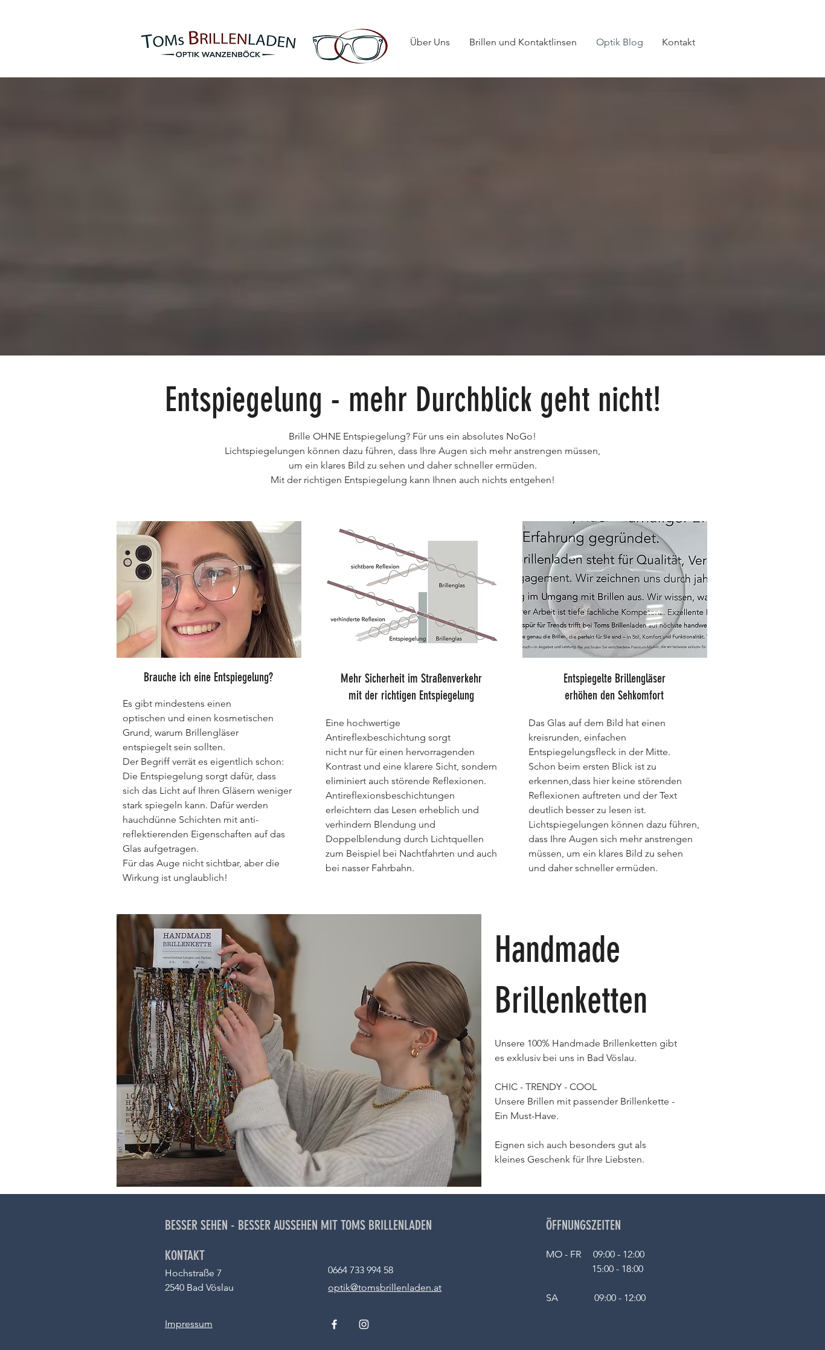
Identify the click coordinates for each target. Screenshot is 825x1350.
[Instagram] (364, 1324)
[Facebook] (334, 1324)
